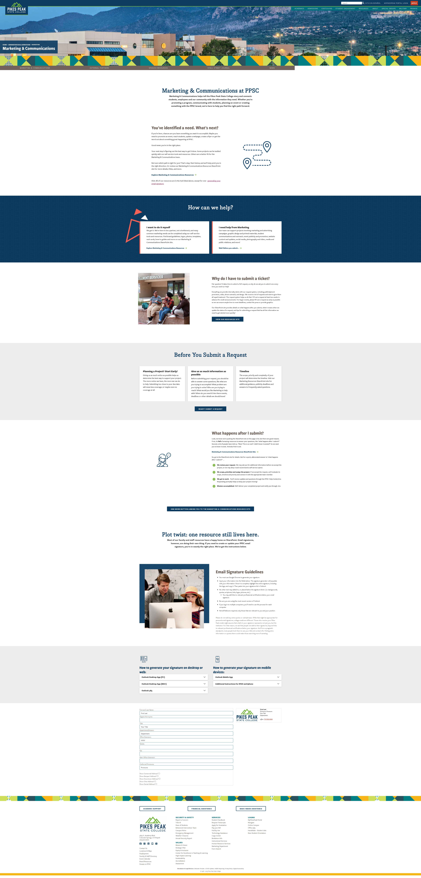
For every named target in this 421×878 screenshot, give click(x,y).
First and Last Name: (147, 710)
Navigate (251, 822)
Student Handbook (218, 820)
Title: (141, 723)
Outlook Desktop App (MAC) (154, 683)
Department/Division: (147, 730)
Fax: (141, 750)
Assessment (180, 863)
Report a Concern (182, 820)
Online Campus (253, 825)
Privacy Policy (228, 868)
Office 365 (251, 828)
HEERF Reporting (219, 868)
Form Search (216, 849)
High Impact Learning (183, 855)
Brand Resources (145, 861)
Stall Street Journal (219, 68)
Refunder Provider (199, 868)
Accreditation (180, 861)
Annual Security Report (184, 838)
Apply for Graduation (219, 825)
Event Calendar (144, 859)
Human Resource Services (221, 843)
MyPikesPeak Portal (255, 820)
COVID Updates (209, 868)
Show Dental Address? (147, 784)
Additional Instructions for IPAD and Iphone (234, 683)
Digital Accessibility (238, 868)
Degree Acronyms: (146, 716)
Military (403, 8)
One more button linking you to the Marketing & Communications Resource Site (210, 509)
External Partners (99, 68)
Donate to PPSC (145, 864)
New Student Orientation (257, 833)
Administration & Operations (19, 45)
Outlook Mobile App (224, 677)
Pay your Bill (216, 828)
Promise (413, 8)
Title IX (178, 822)
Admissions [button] (313, 8)
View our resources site (228, 319)
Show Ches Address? (147, 781)
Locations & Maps (145, 851)
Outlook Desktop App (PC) (153, 677)
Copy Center (216, 835)
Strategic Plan (181, 847)
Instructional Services (219, 841)
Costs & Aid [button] (326, 8)
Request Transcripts (219, 822)
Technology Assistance (219, 833)
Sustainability (180, 858)
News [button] (272, 68)
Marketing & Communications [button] (35, 68)
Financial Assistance (202, 808)
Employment (143, 853)
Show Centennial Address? (149, 773)
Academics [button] (299, 8)
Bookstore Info (217, 838)
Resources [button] (364, 8)
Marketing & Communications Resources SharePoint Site (234, 452)
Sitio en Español (373, 3)
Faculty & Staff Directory (148, 856)
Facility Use (216, 830)
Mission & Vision (181, 845)
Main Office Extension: (147, 757)
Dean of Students (182, 825)
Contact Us (143, 848)
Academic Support (152, 808)
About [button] (375, 8)
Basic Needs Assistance (251, 808)
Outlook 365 (147, 690)
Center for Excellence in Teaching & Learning (192, 853)
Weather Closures (182, 835)
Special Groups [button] (389, 8)
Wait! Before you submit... (229, 248)
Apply (414, 3)
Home (5, 45)
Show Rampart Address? (148, 776)
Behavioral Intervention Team (186, 828)
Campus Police (181, 830)
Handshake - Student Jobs (257, 830)
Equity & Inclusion (182, 850)
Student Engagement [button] (345, 8)
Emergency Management (184, 833)
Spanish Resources (158, 68)
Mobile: (142, 744)
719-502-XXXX (268, 719)
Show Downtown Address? (149, 779)
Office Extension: (145, 737)
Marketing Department (220, 846)
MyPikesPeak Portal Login (396, 3)
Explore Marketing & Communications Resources (173, 174)
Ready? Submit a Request (211, 409)
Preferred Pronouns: (147, 764)
